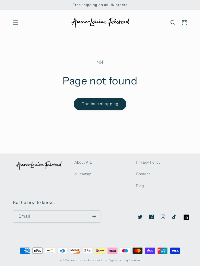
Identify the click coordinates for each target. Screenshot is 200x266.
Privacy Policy (148, 162)
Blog (140, 186)
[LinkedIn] (183, 214)
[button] (15, 22)
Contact (143, 174)
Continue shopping (100, 104)
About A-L (83, 162)
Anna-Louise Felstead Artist (89, 260)
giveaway (82, 174)
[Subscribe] (94, 216)
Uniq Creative (131, 260)
